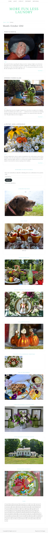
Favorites (13, 509)
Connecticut (7, 509)
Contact (21, 1)
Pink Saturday (37, 513)
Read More (41, 70)
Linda (5, 61)
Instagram (36, 1)
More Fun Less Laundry (24, 10)
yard (6, 520)
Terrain (36, 516)
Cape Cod (27, 504)
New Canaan (7, 513)
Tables (27, 516)
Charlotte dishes (21, 506)
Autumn (6, 504)
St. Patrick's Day (21, 516)
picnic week (31, 513)
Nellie (37, 511)
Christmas (28, 506)
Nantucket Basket (31, 511)
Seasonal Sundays (13, 516)
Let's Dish (7, 511)
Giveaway (23, 509)
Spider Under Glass (12, 78)
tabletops (32, 516)
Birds (11, 504)
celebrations (37, 504)
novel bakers (20, 513)
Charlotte (14, 506)
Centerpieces (8, 506)
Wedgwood (35, 518)
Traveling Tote (15, 518)
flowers (18, 509)
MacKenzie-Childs (14, 511)
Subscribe (8, 180)
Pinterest (28, 1)
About (15, 1)
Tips (41, 516)
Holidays (28, 509)
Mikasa (24, 511)
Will (39, 518)
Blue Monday (15, 504)
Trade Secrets (8, 518)
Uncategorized (23, 518)
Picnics (26, 513)
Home (10, 1)
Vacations (29, 518)
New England (14, 513)
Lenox (36, 509)
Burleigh (21, 504)
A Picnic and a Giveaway (14, 124)
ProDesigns (42, 531)
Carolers (32, 504)
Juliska (32, 509)
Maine (21, 511)
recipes (6, 516)
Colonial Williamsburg (35, 506)
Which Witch (10, 32)
